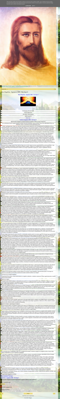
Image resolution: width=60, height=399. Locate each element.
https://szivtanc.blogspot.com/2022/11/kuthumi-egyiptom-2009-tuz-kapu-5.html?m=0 (28, 121)
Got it (33, 5)
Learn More (28, 5)
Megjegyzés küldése (5, 389)
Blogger (30, 397)
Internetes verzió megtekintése (28, 395)
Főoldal (28, 393)
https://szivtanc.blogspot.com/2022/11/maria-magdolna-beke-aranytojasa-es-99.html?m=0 (19, 356)
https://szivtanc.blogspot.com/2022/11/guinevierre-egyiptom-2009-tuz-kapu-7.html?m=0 (19, 379)
